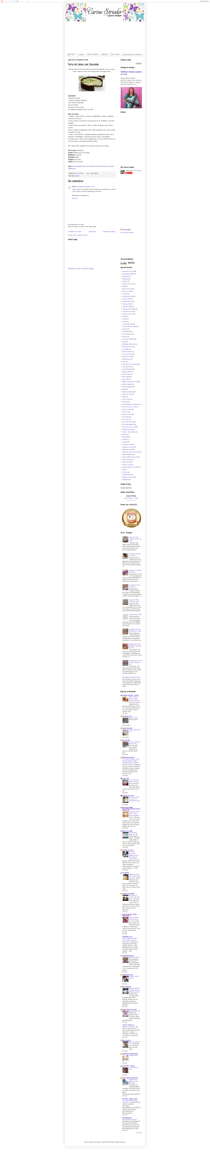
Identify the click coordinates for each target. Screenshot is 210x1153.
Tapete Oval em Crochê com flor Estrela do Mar (135, 662)
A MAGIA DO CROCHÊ (128, 894)
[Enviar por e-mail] (91, 173)
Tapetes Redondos (127, 454)
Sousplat (124, 442)
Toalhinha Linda (133, 1011)
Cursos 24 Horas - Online (131, 498)
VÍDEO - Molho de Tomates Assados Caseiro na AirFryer (134, 698)
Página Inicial (71, 54)
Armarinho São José (127, 850)
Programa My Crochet (135, 614)
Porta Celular (126, 417)
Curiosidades (125, 331)
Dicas (123, 341)
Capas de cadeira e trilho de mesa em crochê (134, 919)
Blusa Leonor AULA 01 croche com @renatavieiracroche (134, 799)
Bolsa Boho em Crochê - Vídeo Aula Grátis (134, 897)
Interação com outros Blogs (130, 364)
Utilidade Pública (126, 474)
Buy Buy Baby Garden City (129, 1119)
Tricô (123, 469)
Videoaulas (104, 54)
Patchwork (125, 402)
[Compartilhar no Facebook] (95, 173)
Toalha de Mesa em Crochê (129, 457)
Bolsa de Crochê (126, 291)
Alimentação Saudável (128, 274)
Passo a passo (115, 54)
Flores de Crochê (127, 354)
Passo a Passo (126, 399)
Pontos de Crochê (127, 414)
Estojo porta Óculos (127, 346)
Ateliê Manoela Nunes (128, 757)
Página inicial (92, 231)
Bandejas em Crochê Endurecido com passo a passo (135, 645)
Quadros (124, 434)
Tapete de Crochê (127, 449)
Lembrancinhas (126, 374)
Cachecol (124, 294)
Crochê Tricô (125, 873)
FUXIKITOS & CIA (127, 937)
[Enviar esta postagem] (87, 173)
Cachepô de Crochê (127, 296)
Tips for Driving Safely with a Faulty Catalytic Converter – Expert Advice (129, 940)
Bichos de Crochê (127, 289)
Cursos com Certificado (131, 500)
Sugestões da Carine (128, 447)
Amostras (125, 281)
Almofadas (125, 276)
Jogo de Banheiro (127, 369)
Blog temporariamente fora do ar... (131, 677)
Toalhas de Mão (126, 462)
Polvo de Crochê (126, 409)
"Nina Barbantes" (126, 1118)
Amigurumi (125, 279)
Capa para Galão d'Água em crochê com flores (135, 539)
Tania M (74, 186)
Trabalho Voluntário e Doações (130, 467)
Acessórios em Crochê (128, 271)
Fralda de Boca (126, 359)
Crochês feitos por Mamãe (129, 326)
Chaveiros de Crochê (128, 314)
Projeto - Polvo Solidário (129, 432)
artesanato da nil (127, 716)
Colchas (124, 316)
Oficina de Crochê (127, 394)
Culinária (77, 176)
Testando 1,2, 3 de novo (128, 1026)
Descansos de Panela (128, 339)
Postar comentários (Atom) (80, 235)
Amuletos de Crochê (127, 284)
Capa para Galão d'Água (129, 309)
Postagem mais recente (74, 231)
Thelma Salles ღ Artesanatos (130, 1078)
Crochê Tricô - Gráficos (128, 1066)
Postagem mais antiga (109, 231)
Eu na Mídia (125, 349)
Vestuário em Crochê (128, 477)
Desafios (124, 336)
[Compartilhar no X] (94, 173)
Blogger (123, 1142)
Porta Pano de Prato (128, 422)
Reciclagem (125, 437)
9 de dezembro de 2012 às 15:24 (85, 186)
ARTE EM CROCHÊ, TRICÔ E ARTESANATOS (129, 915)
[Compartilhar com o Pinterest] (97, 173)
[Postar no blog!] (92, 173)
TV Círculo (125, 472)
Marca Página (126, 377)
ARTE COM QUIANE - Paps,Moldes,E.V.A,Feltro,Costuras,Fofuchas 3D (131, 809)
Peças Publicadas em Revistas (130, 404)
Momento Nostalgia (127, 387)
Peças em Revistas (92, 54)
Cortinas (124, 319)
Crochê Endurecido (127, 324)
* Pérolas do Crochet (128, 795)
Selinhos (124, 439)
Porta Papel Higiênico (128, 424)
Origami (124, 397)
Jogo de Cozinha (126, 372)
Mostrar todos (139, 1132)
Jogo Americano (126, 367)
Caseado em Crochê (127, 311)
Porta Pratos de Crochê (128, 427)
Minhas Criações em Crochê (130, 382)
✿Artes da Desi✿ (127, 831)
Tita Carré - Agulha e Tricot (129, 1099)
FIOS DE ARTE (126, 740)
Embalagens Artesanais (128, 344)
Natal (123, 389)
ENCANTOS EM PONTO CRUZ (130, 1054)
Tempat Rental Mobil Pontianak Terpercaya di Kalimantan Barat (134, 990)
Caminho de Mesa (127, 301)
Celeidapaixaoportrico (128, 956)
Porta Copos (125, 419)
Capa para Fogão (127, 306)
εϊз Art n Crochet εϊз (128, 1025)
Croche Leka (125, 778)
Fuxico (124, 361)
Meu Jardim (125, 379)
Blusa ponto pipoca (134, 957)
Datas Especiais (126, 334)
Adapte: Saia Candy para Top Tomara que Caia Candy (134, 876)
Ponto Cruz (125, 412)
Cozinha (124, 321)
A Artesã (81, 55)
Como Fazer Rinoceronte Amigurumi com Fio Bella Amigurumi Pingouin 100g (134, 855)
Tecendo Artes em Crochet (129, 1009)
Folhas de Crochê (127, 356)
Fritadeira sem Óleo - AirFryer (130, 695)
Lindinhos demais (133, 1055)
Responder (75, 198)
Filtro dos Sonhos (127, 351)
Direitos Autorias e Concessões (132, 55)
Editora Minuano (126, 987)
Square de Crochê (127, 444)
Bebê (123, 286)
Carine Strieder (79, 173)
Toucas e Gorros (126, 464)
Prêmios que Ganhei (127, 429)
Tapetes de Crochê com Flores (130, 452)
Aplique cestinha (133, 718)
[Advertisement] (105, 25)
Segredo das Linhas (127, 975)
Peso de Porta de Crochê (129, 407)
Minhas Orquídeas (127, 384)
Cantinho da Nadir (127, 728)
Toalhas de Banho (127, 459)
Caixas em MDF (126, 299)
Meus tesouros (126, 1040)
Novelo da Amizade (127, 392)
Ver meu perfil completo (127, 232)
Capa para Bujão (126, 304)
